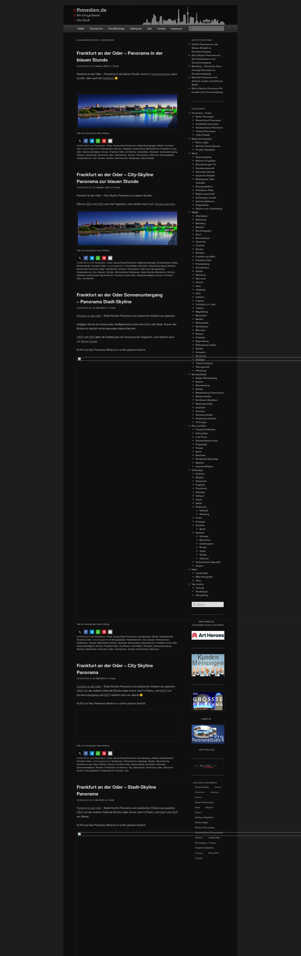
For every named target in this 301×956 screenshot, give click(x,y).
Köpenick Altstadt (205, 175)
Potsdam (200, 337)
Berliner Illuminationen (208, 146)
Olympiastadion (204, 186)
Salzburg (198, 853)
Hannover (201, 278)
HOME (81, 28)
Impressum (176, 28)
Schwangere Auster (206, 197)
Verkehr (132, 155)
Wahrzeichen (121, 158)
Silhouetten (213, 853)
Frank (116, 66)
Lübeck (199, 308)
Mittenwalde (202, 322)
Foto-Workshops (116, 28)
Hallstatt (199, 838)
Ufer (95, 158)
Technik (198, 858)
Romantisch (143, 155)
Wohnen (81, 155)
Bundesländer (84, 265)
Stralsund (201, 355)
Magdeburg (202, 311)
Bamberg (200, 223)
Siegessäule (202, 205)
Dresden (200, 252)
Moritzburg (201, 326)
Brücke (118, 148)
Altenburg (201, 219)
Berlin (195, 153)
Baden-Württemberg (204, 802)
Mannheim (201, 315)
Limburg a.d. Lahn (206, 304)
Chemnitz (201, 241)
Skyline (110, 158)
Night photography (147, 145)
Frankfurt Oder (117, 151)
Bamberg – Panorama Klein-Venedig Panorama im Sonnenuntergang (207, 69)
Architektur (131, 151)
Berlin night (202, 142)
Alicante (217, 787)
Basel (197, 807)
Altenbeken (202, 216)
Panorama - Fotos (103, 145)
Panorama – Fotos (201, 113)
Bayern (209, 807)
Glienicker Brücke (205, 171)
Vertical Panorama (205, 131)
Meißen (199, 319)
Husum (199, 282)
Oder (111, 155)
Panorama (103, 155)
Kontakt (161, 28)
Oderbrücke (121, 155)
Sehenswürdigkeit (91, 151)
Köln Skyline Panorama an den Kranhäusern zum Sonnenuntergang (206, 59)
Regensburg (202, 341)
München (201, 330)
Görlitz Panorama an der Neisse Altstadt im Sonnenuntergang (205, 48)
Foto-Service (96, 28)
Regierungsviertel (205, 193)
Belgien (198, 812)
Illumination (107, 148)
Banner (101, 158)
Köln (198, 293)
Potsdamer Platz (204, 190)
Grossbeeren (202, 267)
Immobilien (143, 151)
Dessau (199, 249)
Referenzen (136, 28)
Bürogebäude (167, 155)
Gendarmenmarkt (205, 168)
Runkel (199, 348)
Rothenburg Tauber (206, 344)
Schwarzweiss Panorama (209, 127)
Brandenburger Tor (206, 164)
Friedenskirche (84, 158)
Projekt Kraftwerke (204, 848)
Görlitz (199, 271)
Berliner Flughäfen (206, 160)
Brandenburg (163, 262)
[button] (80, 141)
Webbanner (134, 158)
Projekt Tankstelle (205, 149)
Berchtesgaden (204, 230)
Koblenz (200, 297)
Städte (160, 145)
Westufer (154, 151)
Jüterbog (200, 289)
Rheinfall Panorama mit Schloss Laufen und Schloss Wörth (207, 81)
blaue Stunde (147, 158)
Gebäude (127, 148)
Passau (199, 333)
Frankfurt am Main (205, 256)
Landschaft (213, 837)
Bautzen (200, 227)
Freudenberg (202, 263)
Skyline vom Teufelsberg (209, 208)
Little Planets (203, 134)
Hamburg (201, 274)
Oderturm (154, 155)
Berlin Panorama (205, 116)
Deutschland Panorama (125, 145)
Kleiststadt (91, 155)
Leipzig (200, 300)
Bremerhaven (203, 238)
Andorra (198, 797)
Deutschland (139, 148)
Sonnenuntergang (168, 151)
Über (149, 28)
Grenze (105, 151)
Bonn (198, 234)
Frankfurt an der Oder (125, 275)
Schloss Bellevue (205, 201)
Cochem (200, 245)
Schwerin (201, 352)
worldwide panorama (207, 123)
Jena (198, 286)
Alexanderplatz (204, 157)
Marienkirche (152, 148)
